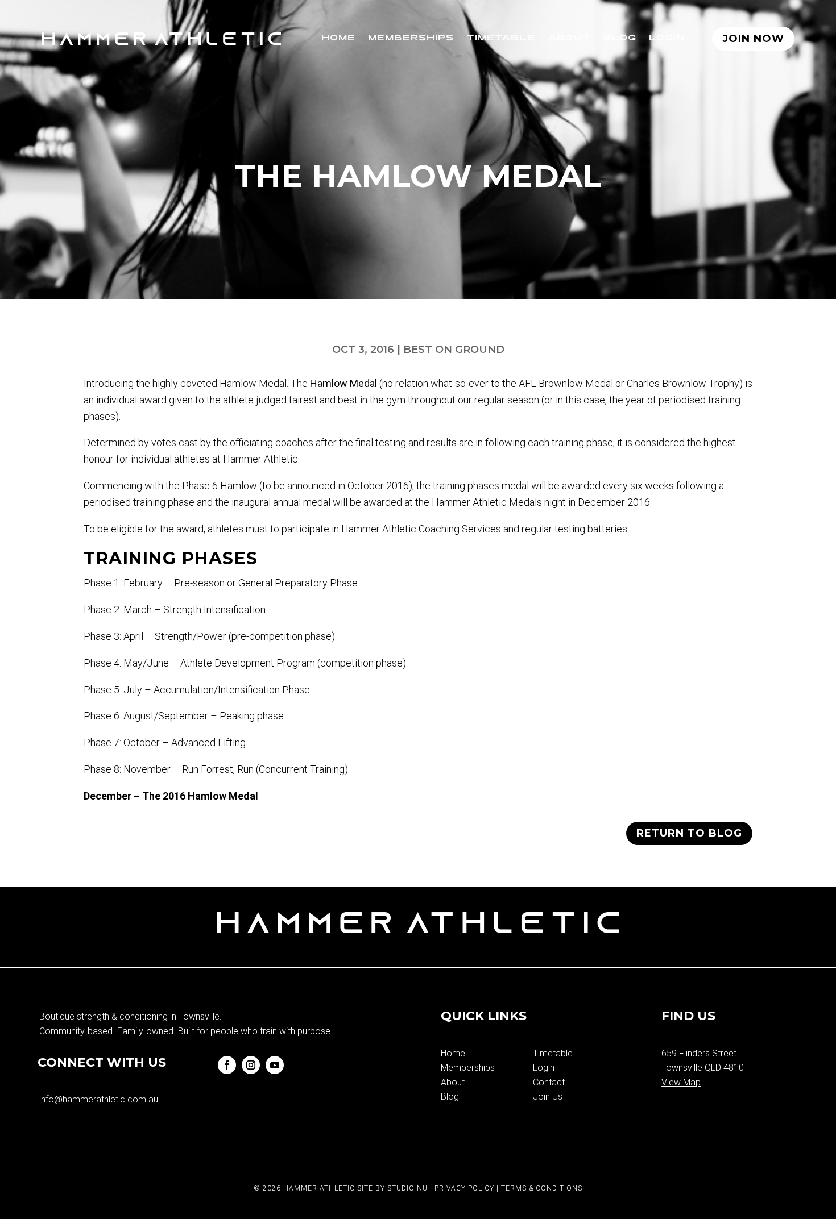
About (569, 38)
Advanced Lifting (207, 742)
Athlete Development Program (247, 663)
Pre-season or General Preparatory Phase (266, 583)
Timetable (500, 38)
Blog (619, 38)
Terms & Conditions (541, 1188)
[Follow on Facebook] (227, 1065)
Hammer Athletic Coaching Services (422, 529)
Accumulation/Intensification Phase (232, 690)
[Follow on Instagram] (251, 1065)
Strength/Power (190, 636)
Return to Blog (689, 833)
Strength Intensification (214, 609)
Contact (549, 1082)
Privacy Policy (464, 1188)
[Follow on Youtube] (275, 1065)
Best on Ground (453, 349)
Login (667, 38)
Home (338, 38)
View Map (681, 1082)
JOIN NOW (753, 38)
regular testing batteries (574, 529)
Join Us (547, 1096)
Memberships (411, 38)
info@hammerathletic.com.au (98, 1099)
